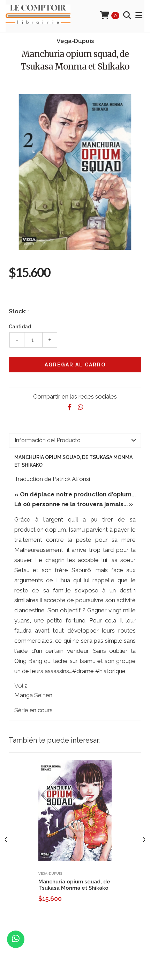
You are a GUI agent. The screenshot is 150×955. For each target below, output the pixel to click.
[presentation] (6, 840)
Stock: (18, 311)
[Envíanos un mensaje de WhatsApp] (15, 939)
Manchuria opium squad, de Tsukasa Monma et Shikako (74, 885)
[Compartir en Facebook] (69, 407)
